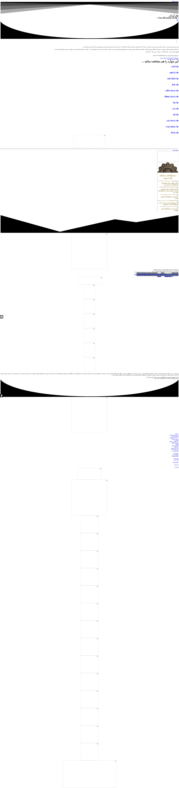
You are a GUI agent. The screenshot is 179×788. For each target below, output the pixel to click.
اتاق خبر (176, 467)
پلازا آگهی (176, 447)
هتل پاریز (175, 108)
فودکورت (176, 440)
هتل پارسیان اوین (172, 120)
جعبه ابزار (176, 464)
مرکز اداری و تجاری (173, 435)
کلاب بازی (176, 459)
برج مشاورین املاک (173, 441)
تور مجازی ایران (174, 449)
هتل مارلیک (174, 132)
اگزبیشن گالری (174, 445)
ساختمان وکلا (175, 443)
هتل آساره (174, 66)
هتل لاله (175, 114)
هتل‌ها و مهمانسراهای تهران (167, 17)
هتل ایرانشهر (173, 72)
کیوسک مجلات (175, 456)
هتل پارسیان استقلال (171, 96)
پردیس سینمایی (174, 439)
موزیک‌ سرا (175, 458)
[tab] (88, 40)
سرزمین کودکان (174, 448)
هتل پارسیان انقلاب (171, 90)
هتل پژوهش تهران (172, 126)
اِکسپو (177, 444)
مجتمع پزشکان (175, 436)
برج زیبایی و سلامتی (173, 437)
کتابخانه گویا (175, 462)
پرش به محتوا (175, 1)
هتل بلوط (175, 84)
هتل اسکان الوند (172, 78)
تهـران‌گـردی (175, 451)
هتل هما (175, 102)
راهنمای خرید (175, 454)
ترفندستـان (175, 453)
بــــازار (176, 433)
